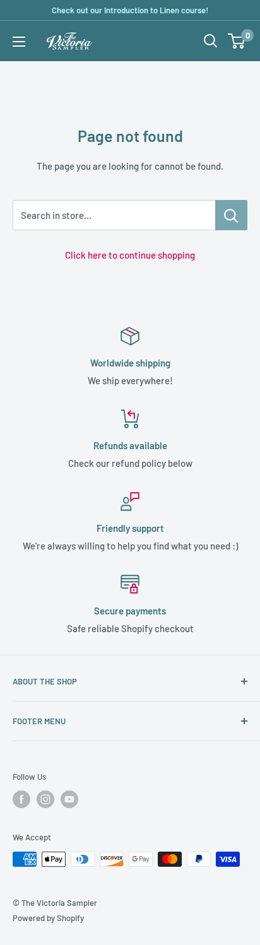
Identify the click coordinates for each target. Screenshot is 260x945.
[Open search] (211, 41)
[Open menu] (19, 42)
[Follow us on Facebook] (21, 799)
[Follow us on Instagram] (45, 799)
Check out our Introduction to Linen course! (130, 10)
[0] (237, 41)
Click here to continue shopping (130, 255)
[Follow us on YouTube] (69, 799)
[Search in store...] (231, 215)
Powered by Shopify (48, 918)
